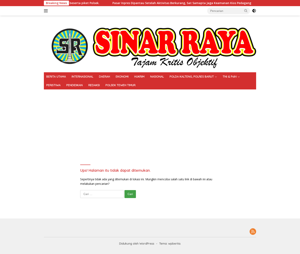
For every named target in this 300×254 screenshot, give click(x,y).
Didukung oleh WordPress (136, 243)
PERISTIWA (53, 85)
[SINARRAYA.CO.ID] (150, 44)
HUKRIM (139, 76)
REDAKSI (94, 85)
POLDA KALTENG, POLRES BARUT (192, 76)
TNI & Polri (230, 76)
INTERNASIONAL (82, 76)
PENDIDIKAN (74, 85)
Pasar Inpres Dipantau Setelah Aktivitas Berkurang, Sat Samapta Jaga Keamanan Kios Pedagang (174, 3)
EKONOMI (122, 76)
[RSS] (253, 231)
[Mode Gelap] (254, 10)
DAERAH (104, 76)
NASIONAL (157, 76)
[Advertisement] (166, 120)
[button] (246, 10)
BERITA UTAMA (56, 76)
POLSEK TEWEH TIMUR (121, 85)
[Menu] (46, 10)
